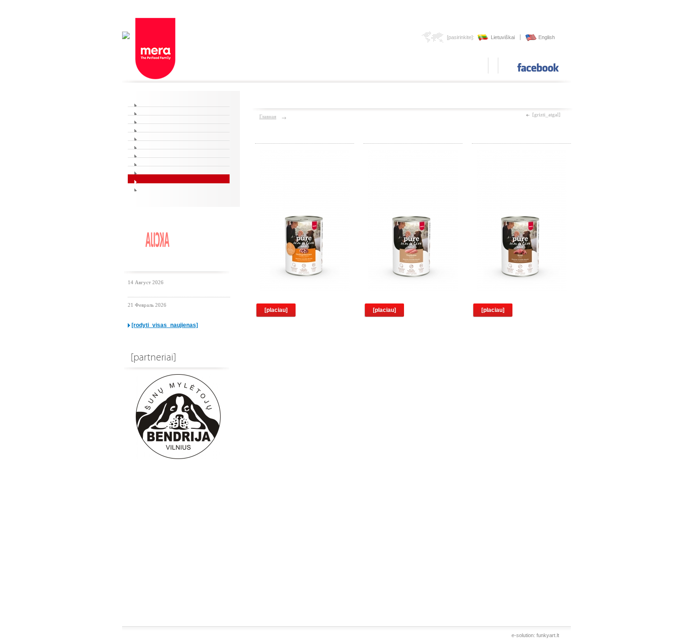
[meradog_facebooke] (538, 67)
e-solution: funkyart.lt (535, 635)
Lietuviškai (503, 37)
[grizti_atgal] (546, 114)
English (546, 37)
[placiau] (276, 310)
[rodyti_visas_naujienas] (165, 325)
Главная (267, 116)
